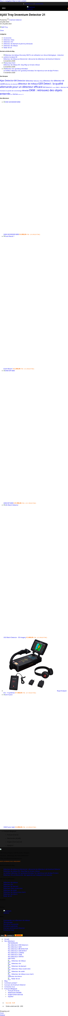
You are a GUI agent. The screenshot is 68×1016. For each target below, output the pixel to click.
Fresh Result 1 (8, 369)
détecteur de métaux (28, 83)
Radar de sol (8, 48)
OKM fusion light (9, 827)
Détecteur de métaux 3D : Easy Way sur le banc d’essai (22, 65)
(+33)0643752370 (29, 4)
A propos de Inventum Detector (14, 928)
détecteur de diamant (11, 84)
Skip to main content (19, 1)
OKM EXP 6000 (9, 503)
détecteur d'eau (38, 81)
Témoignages (8, 922)
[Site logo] (34, 9)
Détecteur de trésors (11, 894)
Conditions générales (11, 926)
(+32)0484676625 (39, 4)
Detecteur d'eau (9, 40)
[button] (36, 831)
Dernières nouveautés (11, 924)
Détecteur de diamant (11, 886)
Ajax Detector (7, 80)
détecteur (30, 81)
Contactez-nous (9, 930)
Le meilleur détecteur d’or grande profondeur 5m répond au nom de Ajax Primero (31, 71)
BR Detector (19, 80)
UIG (11, 94)
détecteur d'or (48, 81)
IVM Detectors (47, 87)
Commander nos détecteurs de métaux (17, 920)
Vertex (15, 94)
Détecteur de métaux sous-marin (15, 892)
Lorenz (54, 87)
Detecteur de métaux (11, 46)
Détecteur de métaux (11, 882)
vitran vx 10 (20, 94)
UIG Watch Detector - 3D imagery (15, 637)
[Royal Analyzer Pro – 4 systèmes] (30, 691)
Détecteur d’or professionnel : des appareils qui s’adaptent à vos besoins (28, 875)
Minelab (25, 90)
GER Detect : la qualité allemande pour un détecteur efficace (31, 85)
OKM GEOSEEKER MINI (11, 234)
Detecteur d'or (8, 42)
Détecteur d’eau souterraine (13, 888)
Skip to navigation (6, 1)
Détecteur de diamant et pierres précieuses (18, 44)
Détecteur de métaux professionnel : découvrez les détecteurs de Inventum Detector (32, 59)
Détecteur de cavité (10, 890)
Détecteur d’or (8, 884)
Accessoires (7, 38)
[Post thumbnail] (36, 57)
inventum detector (15, 20)
